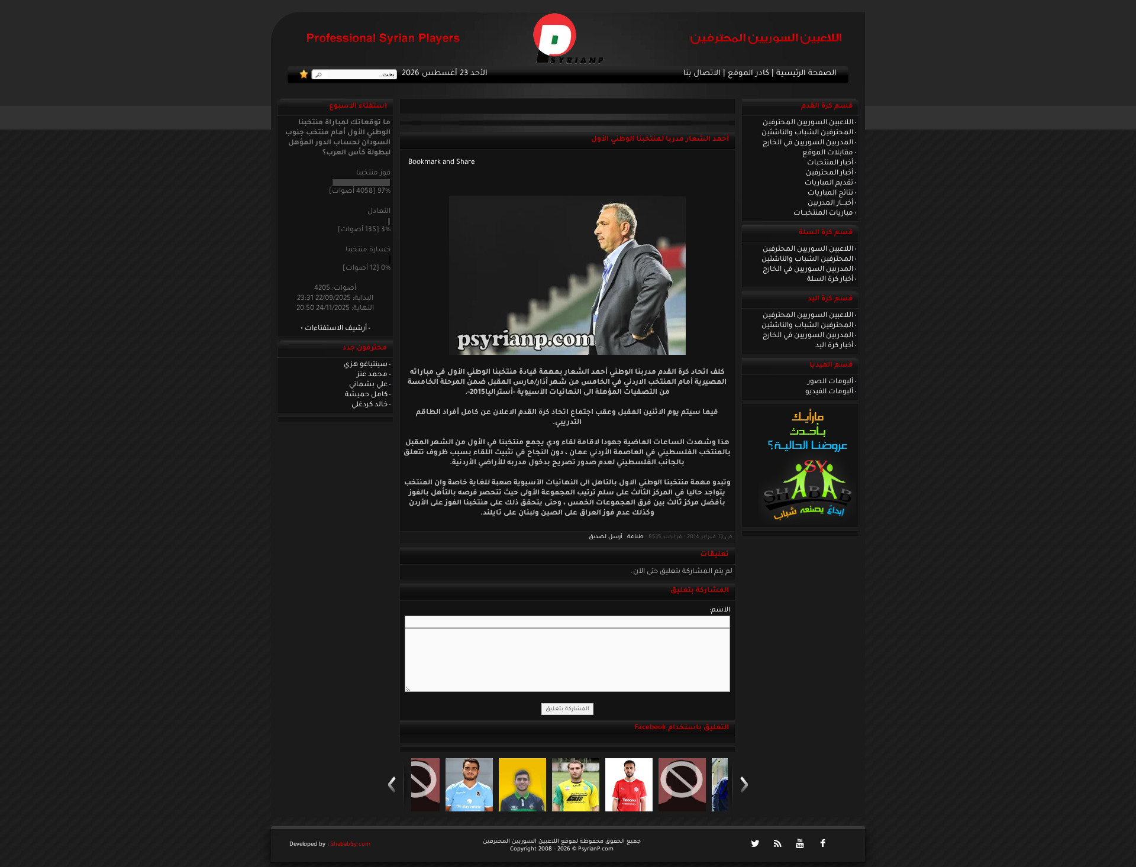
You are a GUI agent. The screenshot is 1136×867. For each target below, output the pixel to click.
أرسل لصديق (605, 537)
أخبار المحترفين (829, 173)
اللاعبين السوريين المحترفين (808, 123)
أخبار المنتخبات (830, 163)
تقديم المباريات (829, 183)
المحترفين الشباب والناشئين (807, 133)
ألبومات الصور (830, 382)
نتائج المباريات (830, 193)
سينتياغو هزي (366, 365)
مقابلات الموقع (827, 153)
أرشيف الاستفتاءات (336, 329)
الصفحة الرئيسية (806, 74)
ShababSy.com (350, 845)
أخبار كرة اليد (834, 346)
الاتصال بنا (702, 74)
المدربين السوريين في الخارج (808, 143)
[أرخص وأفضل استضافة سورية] (807, 523)
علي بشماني (368, 385)
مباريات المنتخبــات (823, 213)
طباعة (635, 537)
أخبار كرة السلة (830, 280)
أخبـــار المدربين (830, 203)
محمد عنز (372, 375)
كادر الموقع (748, 74)
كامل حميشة (366, 395)
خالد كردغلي (369, 405)
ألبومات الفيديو (829, 392)
